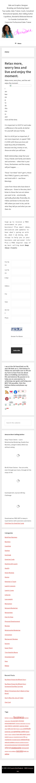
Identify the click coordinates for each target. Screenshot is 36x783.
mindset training (16, 740)
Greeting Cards (9, 559)
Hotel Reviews (9, 573)
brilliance (11, 718)
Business (7, 542)
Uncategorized (9, 657)
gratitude (27, 728)
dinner (27, 726)
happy (27, 732)
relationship (16, 747)
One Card (8, 702)
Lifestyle (7, 595)
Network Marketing (11, 608)
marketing (8, 740)
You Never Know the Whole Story (15, 679)
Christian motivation (20, 723)
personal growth (23, 745)
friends (17, 728)
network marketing (10, 742)
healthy (6, 734)
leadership (11, 737)
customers (22, 726)
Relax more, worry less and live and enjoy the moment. (18, 69)
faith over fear (12, 729)
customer (15, 726)
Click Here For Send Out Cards (14, 523)
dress (6, 728)
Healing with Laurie (11, 564)
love (26, 737)
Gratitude (8, 555)
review (6, 751)
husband (14, 734)
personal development (11, 745)
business (19, 717)
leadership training (18, 737)
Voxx (6, 661)
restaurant (25, 748)
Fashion (7, 550)
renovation (8, 635)
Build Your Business (11, 537)
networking (25, 739)
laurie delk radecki (21, 734)
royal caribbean (12, 751)
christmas (28, 723)
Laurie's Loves (9, 590)
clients (10, 726)
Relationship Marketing (12, 630)
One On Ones (9, 617)
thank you (26, 751)
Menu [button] (19, 43)
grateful (21, 728)
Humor (7, 577)
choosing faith (14, 721)
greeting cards (19, 731)
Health (7, 568)
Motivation (8, 604)
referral (8, 748)
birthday (7, 718)
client (6, 726)
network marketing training (21, 742)
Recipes (7, 626)
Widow (7, 666)
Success (7, 643)
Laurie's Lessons (10, 586)
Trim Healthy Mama (11, 652)
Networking (9, 612)
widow (7, 754)
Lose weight (9, 599)
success (19, 751)
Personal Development (12, 621)
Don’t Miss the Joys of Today (14, 698)
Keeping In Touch (10, 581)
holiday (9, 734)
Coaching (8, 546)
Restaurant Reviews (11, 639)
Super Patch (9, 648)
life (24, 737)
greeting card (9, 732)
